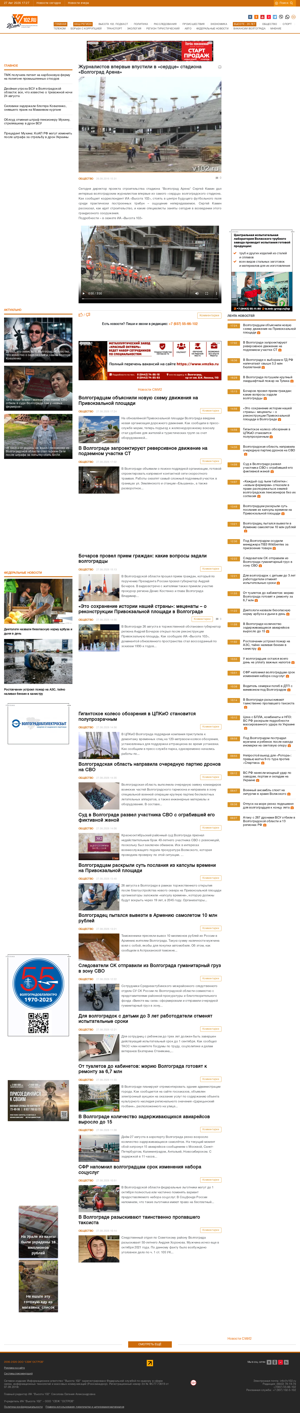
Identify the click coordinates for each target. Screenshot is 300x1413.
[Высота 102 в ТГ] (275, 17)
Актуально (13, 310)
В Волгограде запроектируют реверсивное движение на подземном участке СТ (265, 346)
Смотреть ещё (149, 1344)
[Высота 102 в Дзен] (269, 17)
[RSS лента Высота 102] (286, 1362)
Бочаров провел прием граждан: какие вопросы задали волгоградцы (267, 395)
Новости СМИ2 (150, 389)
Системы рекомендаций (18, 1374)
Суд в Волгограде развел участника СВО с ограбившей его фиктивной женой (268, 468)
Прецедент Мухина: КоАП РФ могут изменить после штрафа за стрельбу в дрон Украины (38, 135)
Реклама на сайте (14, 1368)
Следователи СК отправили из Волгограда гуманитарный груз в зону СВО (267, 562)
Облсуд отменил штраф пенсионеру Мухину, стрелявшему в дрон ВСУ (37, 121)
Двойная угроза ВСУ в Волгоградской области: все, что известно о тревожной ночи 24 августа (38, 92)
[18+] (293, 17)
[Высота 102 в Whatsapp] (287, 17)
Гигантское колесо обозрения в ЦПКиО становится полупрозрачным (266, 433)
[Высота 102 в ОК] (256, 17)
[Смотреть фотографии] (258, 332)
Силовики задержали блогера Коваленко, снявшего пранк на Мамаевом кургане (35, 108)
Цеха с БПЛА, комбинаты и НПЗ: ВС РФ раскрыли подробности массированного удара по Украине (269, 721)
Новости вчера (78, 3)
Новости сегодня (49, 3)
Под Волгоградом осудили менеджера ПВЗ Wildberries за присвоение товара (265, 545)
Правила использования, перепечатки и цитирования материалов (85, 1407)
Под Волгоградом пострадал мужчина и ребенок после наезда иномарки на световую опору (268, 742)
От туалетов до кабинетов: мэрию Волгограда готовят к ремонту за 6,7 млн (268, 597)
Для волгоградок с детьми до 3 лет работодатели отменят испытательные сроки (269, 579)
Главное (11, 66)
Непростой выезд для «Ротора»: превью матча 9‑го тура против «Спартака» (267, 759)
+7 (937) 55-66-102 (183, 324)
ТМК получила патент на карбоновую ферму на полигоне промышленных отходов (37, 77)
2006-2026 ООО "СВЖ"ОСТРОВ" (24, 1362)
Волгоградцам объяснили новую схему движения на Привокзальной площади (269, 329)
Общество (86, 179)
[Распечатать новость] (219, 67)
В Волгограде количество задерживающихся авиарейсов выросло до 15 (266, 628)
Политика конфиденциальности (23, 1407)
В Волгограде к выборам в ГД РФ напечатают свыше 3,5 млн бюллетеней (268, 364)
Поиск (284, 3)
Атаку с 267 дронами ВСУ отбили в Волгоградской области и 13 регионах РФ (269, 821)
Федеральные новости (23, 573)
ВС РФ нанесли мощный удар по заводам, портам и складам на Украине (267, 777)
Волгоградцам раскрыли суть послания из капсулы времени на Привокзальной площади (267, 510)
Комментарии (209, 315)
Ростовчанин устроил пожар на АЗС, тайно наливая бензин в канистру (266, 645)
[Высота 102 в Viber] (281, 17)
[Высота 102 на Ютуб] (262, 17)
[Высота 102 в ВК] (250, 17)
